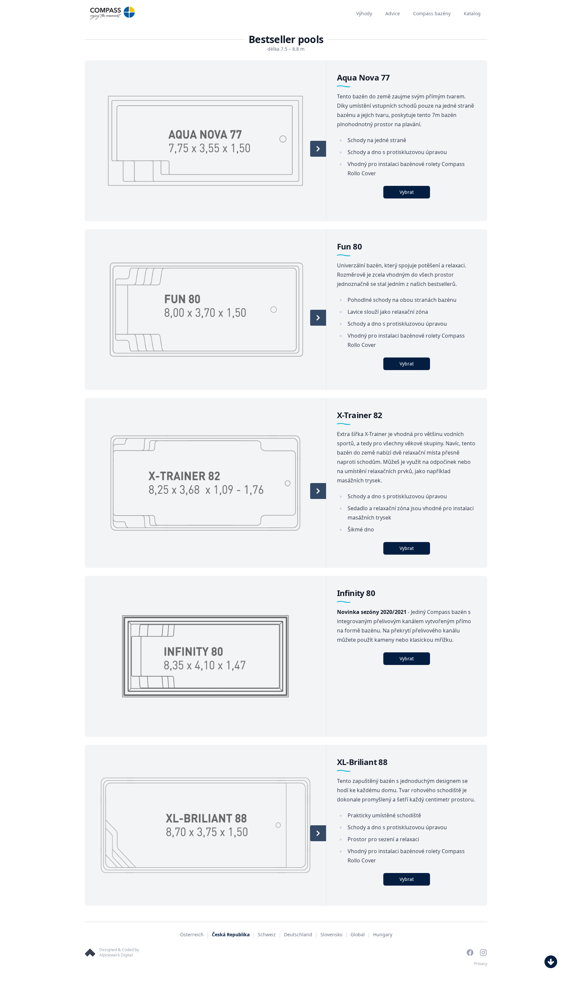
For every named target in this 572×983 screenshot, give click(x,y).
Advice (392, 13)
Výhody (364, 13)
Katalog (472, 13)
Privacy (480, 963)
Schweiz (267, 934)
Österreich (192, 934)
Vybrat (407, 192)
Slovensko (331, 934)
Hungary (382, 934)
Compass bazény (432, 13)
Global (358, 934)
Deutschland (298, 934)
